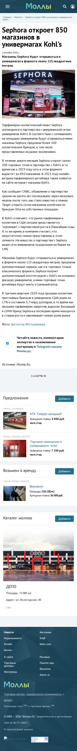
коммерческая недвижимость (44, 694)
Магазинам (10, 671)
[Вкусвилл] (14, 493)
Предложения (15, 398)
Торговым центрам (10, 664)
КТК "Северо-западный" (46, 414)
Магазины (45, 632)
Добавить (64, 398)
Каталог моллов (17, 518)
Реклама (45, 657)
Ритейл (8, 644)
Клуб (42, 638)
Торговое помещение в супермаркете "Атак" (46, 443)
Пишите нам (47, 662)
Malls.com (45, 644)
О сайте (8, 657)
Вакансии (45, 668)
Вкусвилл (36, 486)
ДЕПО (11, 586)
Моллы (8, 650)
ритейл (8, 700)
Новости (18, 17)
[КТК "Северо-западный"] (14, 420)
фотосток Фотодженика (28, 324)
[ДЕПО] (38, 554)
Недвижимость (13, 638)
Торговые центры (14, 694)
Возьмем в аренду (19, 470)
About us (45, 674)
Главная (7, 17)
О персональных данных (18, 729)
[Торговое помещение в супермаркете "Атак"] (14, 448)
